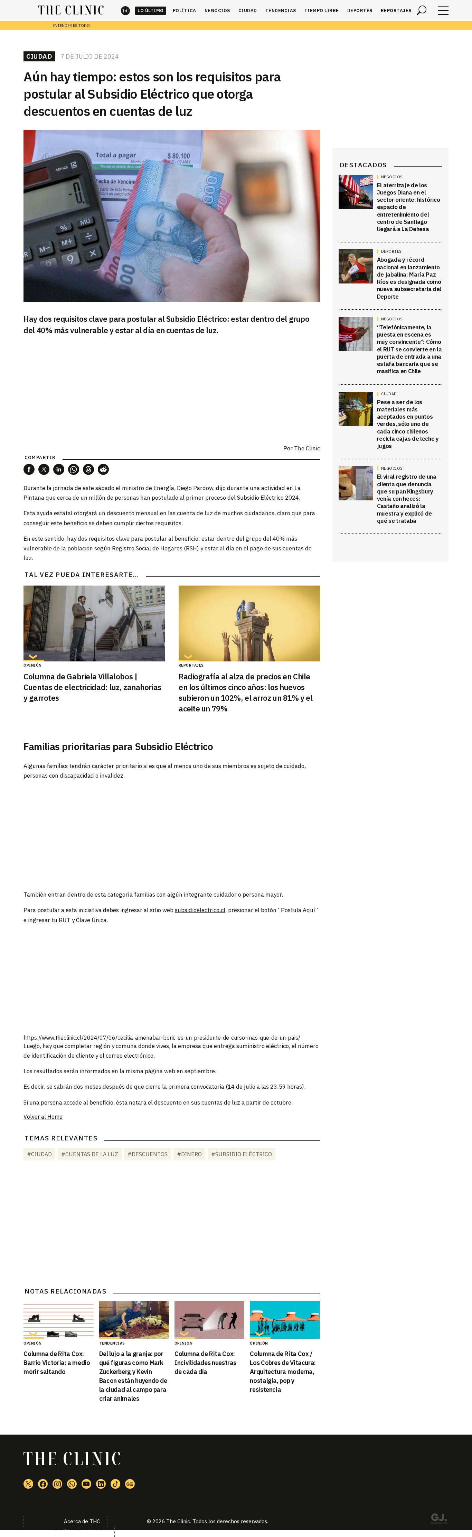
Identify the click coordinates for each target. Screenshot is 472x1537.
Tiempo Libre (321, 10)
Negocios (217, 10)
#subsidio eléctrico (241, 1154)
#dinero (189, 1154)
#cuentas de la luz (89, 1154)
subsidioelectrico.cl (200, 910)
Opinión (32, 665)
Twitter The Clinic (28, 1484)
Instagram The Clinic (57, 1484)
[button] (29, 469)
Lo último (151, 10)
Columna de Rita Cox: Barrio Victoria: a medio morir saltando (56, 1363)
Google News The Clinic (130, 1484)
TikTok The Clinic (115, 1484)
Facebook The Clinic (43, 1484)
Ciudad (247, 10)
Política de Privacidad (81, 1531)
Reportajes (396, 10)
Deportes (359, 10)
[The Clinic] (71, 10)
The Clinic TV (86, 1484)
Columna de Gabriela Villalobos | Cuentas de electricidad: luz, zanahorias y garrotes (92, 687)
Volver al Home (43, 1116)
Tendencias (280, 10)
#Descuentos (148, 1154)
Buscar (421, 10)
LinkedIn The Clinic (101, 1484)
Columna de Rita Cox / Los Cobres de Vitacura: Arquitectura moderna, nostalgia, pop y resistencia (283, 1372)
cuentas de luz (220, 1102)
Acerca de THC (82, 1521)
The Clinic (125, 10)
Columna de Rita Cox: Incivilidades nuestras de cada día (205, 1363)
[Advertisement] (172, 834)
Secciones (443, 10)
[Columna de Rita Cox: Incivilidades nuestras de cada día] (209, 1320)
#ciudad (39, 1154)
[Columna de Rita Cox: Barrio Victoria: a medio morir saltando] (58, 1320)
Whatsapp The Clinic (72, 1484)
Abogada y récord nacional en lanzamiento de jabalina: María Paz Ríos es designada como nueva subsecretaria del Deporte (409, 278)
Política (184, 10)
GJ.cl (438, 1519)
